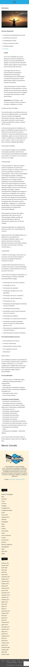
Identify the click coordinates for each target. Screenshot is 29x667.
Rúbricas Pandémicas (7, 544)
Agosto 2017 (5, 602)
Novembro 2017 (6, 595)
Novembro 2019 (6, 577)
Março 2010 (5, 640)
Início (3, 5)
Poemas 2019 (5, 540)
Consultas (5, 49)
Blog (3, 496)
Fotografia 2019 (6, 508)
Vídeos (3, 553)
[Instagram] (12, 483)
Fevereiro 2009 (5, 654)
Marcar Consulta (9, 445)
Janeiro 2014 (5, 624)
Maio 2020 (4, 570)
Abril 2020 (4, 572)
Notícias (4, 528)
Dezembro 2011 (6, 627)
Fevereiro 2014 (5, 622)
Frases (3, 512)
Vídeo (3, 549)
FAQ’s (18, 660)
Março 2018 (5, 586)
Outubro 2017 (5, 597)
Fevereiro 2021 (5, 563)
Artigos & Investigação (7, 494)
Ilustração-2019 (5, 517)
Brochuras (4, 499)
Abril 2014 (4, 620)
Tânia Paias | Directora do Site (17, 479)
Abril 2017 (4, 608)
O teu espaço (5, 531)
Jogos (3, 524)
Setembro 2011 (5, 629)
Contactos (24, 660)
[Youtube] (20, 483)
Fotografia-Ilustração (7, 510)
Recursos (4, 542)
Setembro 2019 (5, 581)
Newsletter (13, 660)
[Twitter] (16, 483)
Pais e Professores (6, 535)
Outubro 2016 (5, 613)
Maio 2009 (4, 652)
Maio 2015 (4, 615)
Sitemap (20, 662)
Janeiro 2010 (5, 645)
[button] (2, 2)
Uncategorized (5, 547)
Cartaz (3, 501)
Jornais (3, 526)
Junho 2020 (4, 567)
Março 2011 (5, 631)
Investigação (5, 521)
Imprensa (4, 519)
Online (3, 533)
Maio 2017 (4, 606)
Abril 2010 (4, 638)
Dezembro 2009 (6, 647)
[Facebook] (8, 483)
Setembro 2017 (5, 599)
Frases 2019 (5, 515)
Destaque (4, 505)
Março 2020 (5, 574)
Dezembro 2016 (6, 611)
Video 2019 (4, 551)
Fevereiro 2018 (5, 588)
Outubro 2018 (5, 583)
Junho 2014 (4, 618)
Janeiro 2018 (5, 590)
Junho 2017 (4, 604)
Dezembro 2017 (6, 592)
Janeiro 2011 (5, 633)
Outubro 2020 (5, 565)
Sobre (3, 660)
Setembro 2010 (5, 636)
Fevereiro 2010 (5, 643)
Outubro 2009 (5, 649)
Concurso (4, 503)
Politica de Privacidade (12, 662)
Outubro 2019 (5, 579)
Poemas (4, 537)
